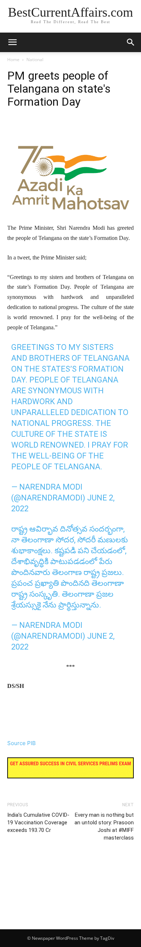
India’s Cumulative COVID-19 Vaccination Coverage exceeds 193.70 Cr (38, 822)
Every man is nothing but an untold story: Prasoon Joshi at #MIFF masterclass (104, 826)
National (34, 59)
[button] (131, 42)
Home (13, 59)
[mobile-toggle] (12, 42)
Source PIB (21, 743)
